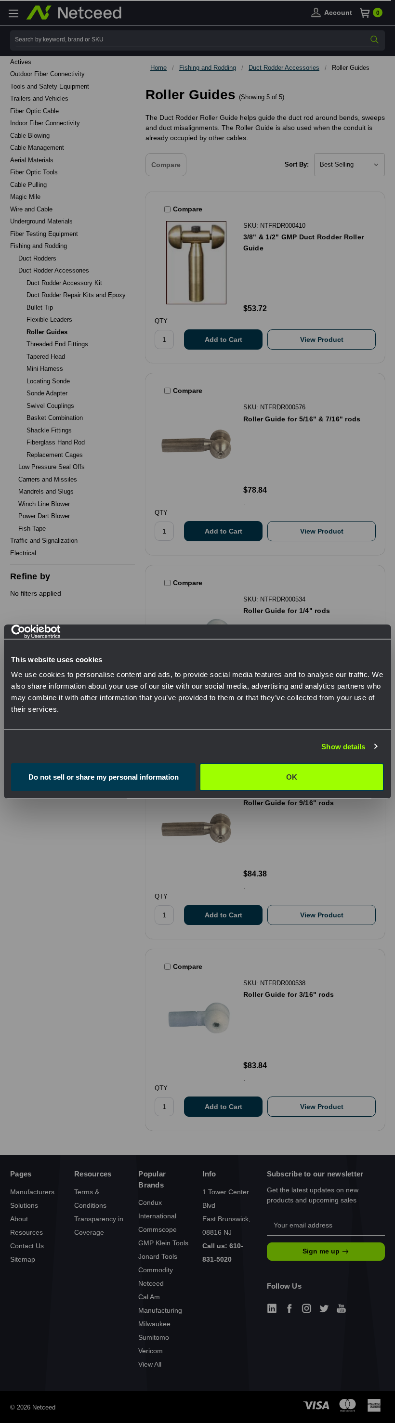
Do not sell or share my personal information (103, 777)
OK (291, 777)
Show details (343, 746)
